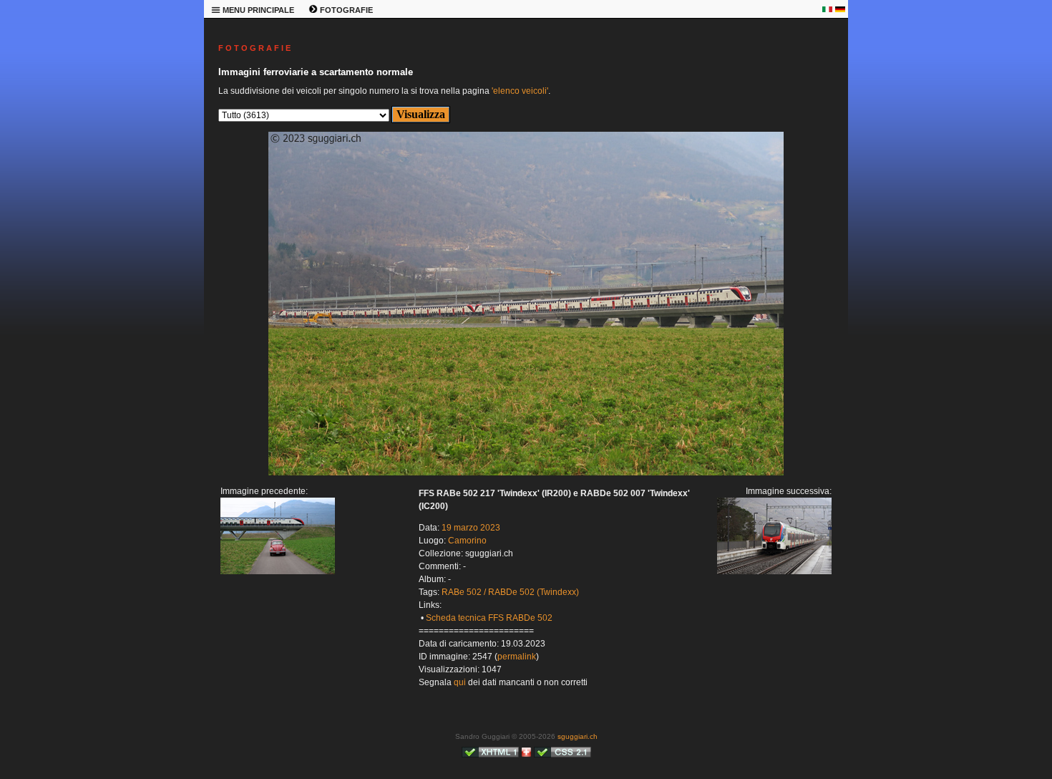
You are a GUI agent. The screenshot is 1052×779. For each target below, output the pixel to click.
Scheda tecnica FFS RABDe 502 (489, 618)
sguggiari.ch (577, 736)
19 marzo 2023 (471, 528)
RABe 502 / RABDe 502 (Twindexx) (510, 592)
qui (460, 682)
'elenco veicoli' (520, 91)
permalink (516, 657)
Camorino (467, 541)
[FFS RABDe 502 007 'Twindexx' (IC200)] (277, 571)
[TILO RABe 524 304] (526, 473)
